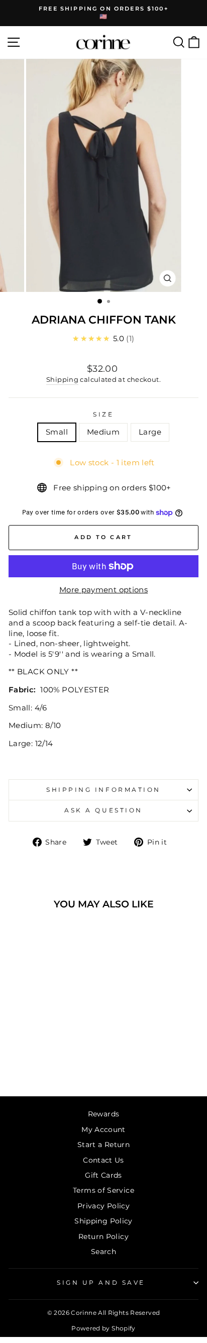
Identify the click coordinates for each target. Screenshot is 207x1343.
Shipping (62, 379)
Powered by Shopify (103, 1328)
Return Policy (103, 1236)
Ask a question (103, 810)
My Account (103, 1129)
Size (103, 414)
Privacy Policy (103, 1206)
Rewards (104, 1114)
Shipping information (103, 789)
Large (150, 432)
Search (103, 1252)
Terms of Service (103, 1190)
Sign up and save (101, 1282)
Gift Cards (103, 1175)
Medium (103, 432)
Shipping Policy (103, 1221)
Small (57, 432)
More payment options (103, 589)
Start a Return (103, 1145)
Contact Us (103, 1160)
